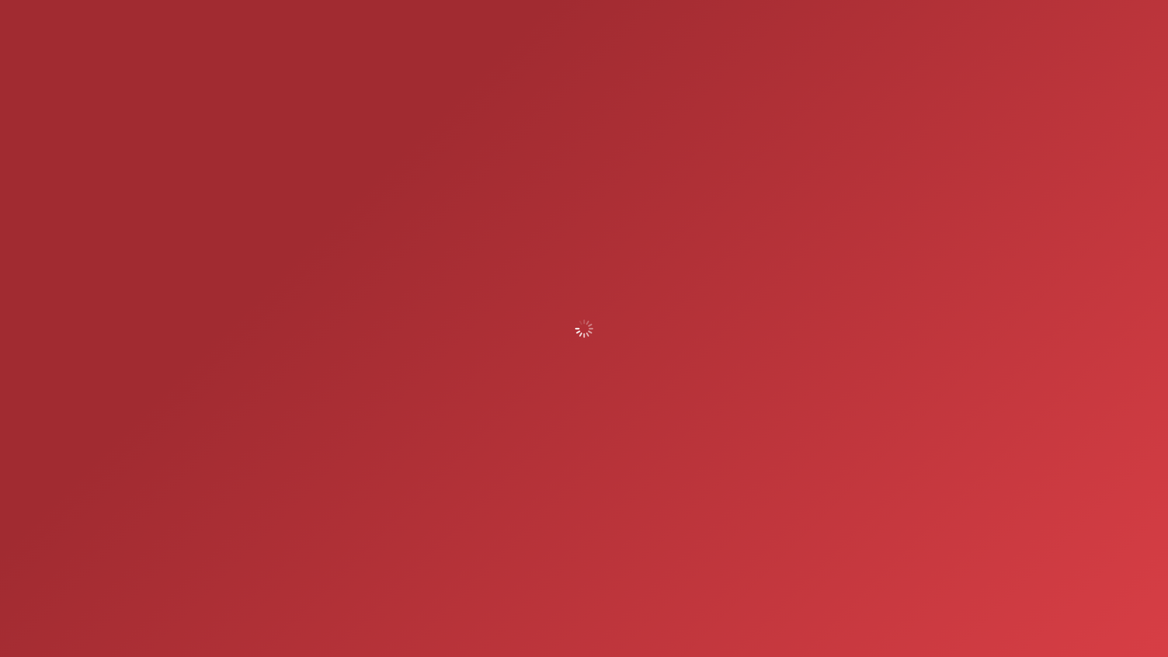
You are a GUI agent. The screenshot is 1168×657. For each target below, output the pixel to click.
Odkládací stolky (550, 544)
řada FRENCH (533, 550)
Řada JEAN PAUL (721, 538)
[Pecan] (646, 333)
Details (453, 477)
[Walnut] (675, 333)
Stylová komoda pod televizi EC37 (445, 526)
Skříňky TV (614, 395)
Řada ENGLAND (632, 538)
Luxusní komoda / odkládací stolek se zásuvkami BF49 (533, 529)
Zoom (437, 477)
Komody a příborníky (566, 395)
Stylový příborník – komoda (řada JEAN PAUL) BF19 (707, 526)
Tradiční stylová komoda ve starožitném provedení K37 (620, 526)
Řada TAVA (594, 395)
